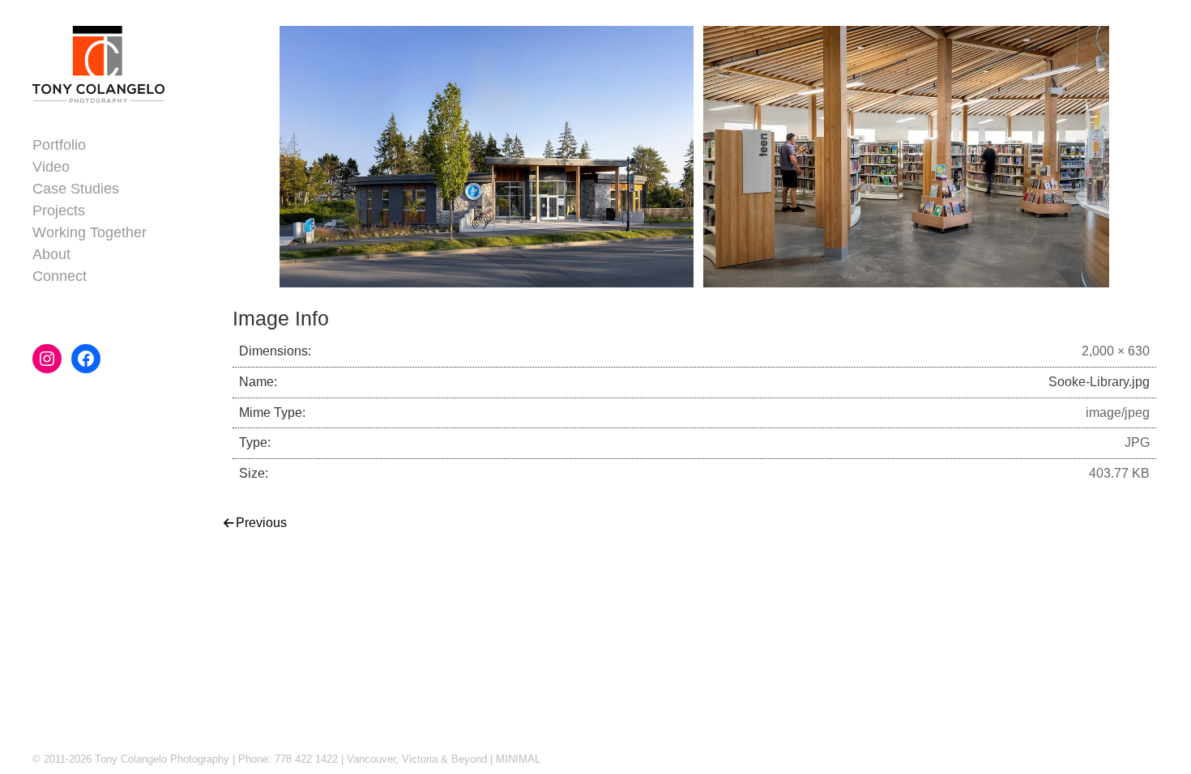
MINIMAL (518, 759)
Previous (261, 522)
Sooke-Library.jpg (1099, 382)
